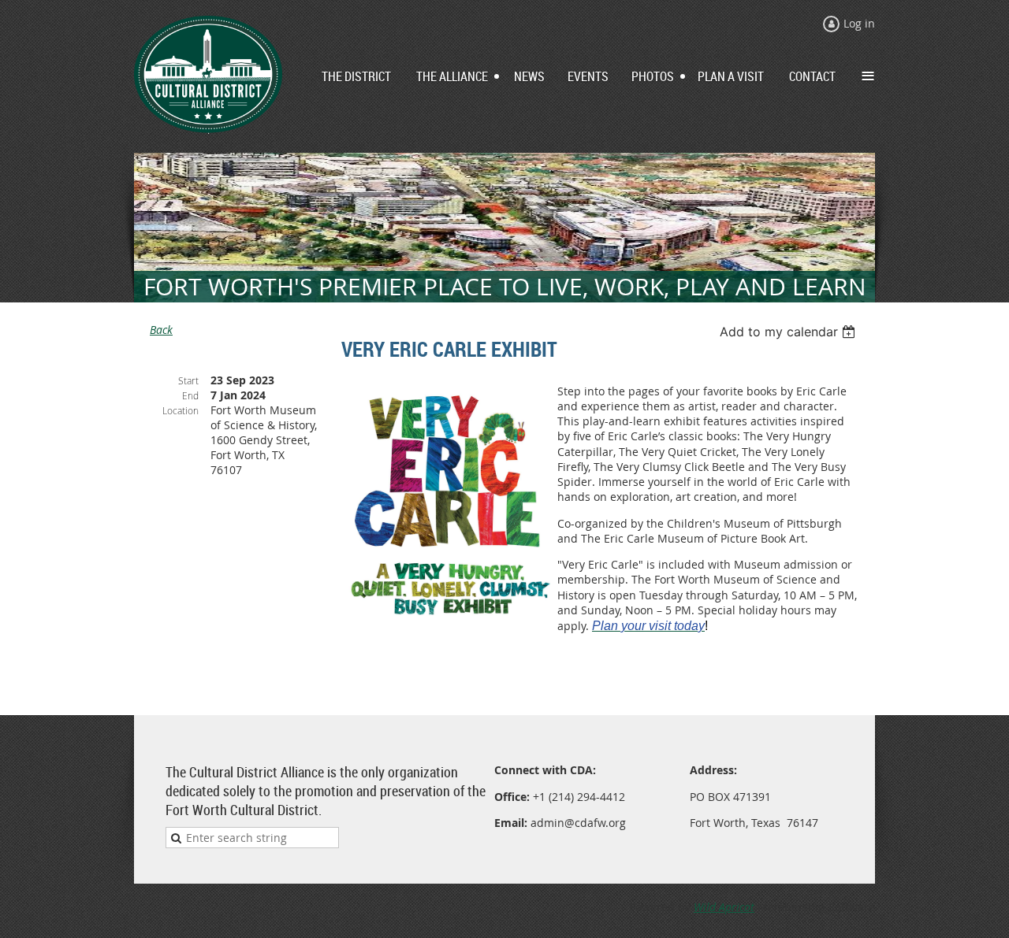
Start (188, 380)
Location (180, 410)
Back (161, 329)
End (190, 395)
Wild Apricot (724, 906)
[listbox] (789, 331)
